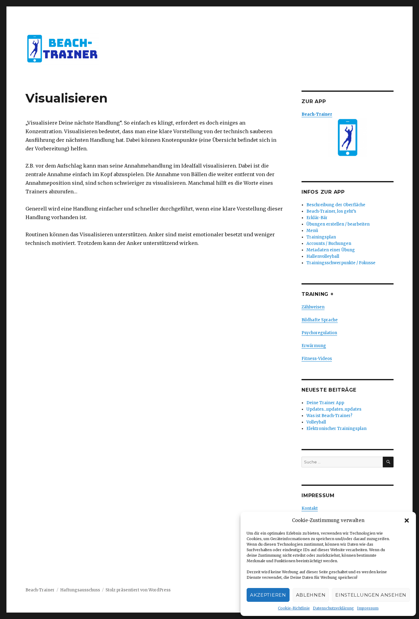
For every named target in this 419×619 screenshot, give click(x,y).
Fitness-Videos (317, 358)
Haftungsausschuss (80, 590)
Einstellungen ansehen (370, 595)
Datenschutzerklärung (333, 608)
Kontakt (310, 508)
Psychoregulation (319, 332)
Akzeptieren (268, 595)
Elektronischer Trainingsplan (336, 428)
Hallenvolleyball (322, 256)
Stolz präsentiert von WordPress (138, 590)
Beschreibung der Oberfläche (335, 204)
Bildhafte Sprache (320, 320)
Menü (312, 230)
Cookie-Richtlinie (294, 608)
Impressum (368, 608)
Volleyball (316, 422)
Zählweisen (313, 307)
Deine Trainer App (325, 402)
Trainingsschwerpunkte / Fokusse (340, 262)
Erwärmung (314, 345)
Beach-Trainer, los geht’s (331, 211)
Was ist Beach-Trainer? (329, 415)
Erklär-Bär (317, 217)
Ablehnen (311, 595)
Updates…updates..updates (333, 409)
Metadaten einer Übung (330, 250)
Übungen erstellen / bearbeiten (338, 224)
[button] (407, 520)
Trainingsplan (321, 237)
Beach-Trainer (40, 590)
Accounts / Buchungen (328, 243)
